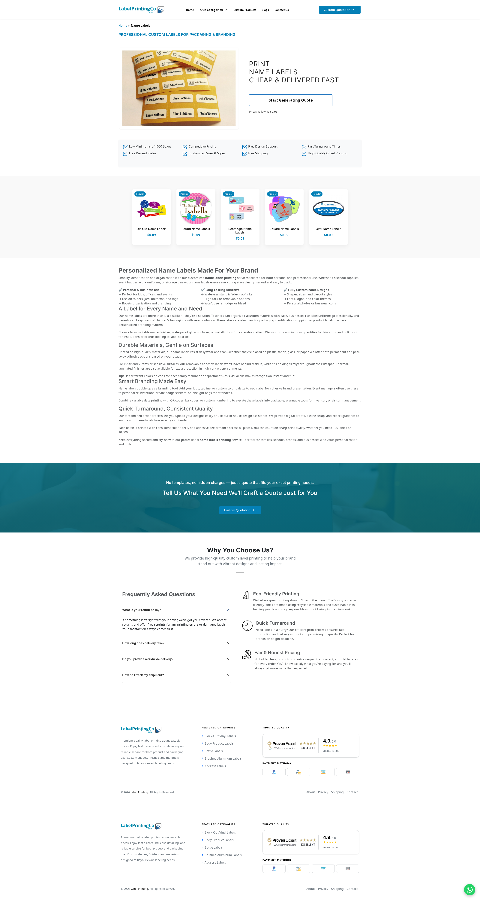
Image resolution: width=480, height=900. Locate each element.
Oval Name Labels (328, 229)
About (310, 792)
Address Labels (215, 766)
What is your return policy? (141, 610)
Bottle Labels (214, 751)
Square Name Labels (284, 229)
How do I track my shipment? (143, 675)
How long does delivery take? (143, 643)
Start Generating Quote (291, 100)
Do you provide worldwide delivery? (147, 659)
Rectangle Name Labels (240, 230)
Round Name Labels (196, 229)
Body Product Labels (219, 743)
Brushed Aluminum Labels (223, 758)
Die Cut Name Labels (151, 229)
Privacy (323, 792)
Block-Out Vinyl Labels (220, 736)
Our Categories (212, 10)
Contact (352, 792)
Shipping (337, 792)
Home (122, 25)
